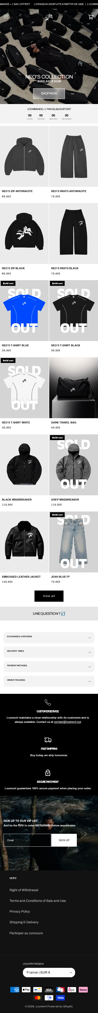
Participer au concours (26, 933)
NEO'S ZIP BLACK (13, 268)
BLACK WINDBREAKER (17, 500)
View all (49, 596)
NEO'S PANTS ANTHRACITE (68, 191)
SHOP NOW (49, 93)
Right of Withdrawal (24, 890)
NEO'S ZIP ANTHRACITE (17, 191)
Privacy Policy (20, 911)
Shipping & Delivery (24, 922)
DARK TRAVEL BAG (63, 423)
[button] (5, 17)
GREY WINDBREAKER (65, 500)
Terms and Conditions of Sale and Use (38, 901)
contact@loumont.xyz (67, 721)
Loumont (41, 1006)
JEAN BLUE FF (60, 577)
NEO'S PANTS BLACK (64, 268)
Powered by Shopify (60, 1006)
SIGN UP (64, 840)
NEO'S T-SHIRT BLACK (65, 345)
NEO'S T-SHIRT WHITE (16, 423)
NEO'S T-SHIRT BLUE (15, 345)
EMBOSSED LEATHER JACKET (21, 577)
